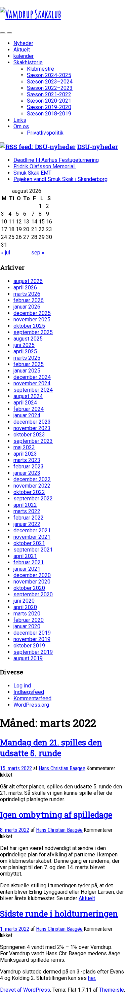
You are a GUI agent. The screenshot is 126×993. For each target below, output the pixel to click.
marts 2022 (26, 511)
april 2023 (25, 454)
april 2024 (25, 402)
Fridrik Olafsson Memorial (44, 166)
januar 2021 (26, 569)
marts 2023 (26, 460)
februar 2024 (28, 409)
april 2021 (25, 556)
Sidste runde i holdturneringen (59, 913)
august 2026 (28, 281)
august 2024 (28, 396)
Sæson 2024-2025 (49, 75)
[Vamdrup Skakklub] (30, 14)
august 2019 (28, 658)
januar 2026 (26, 307)
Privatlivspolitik (45, 133)
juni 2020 (24, 601)
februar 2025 (28, 364)
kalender (23, 56)
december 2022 (32, 479)
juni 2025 (24, 345)
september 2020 (33, 594)
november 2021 (31, 537)
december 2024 (32, 377)
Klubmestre (40, 69)
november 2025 (31, 319)
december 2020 (32, 575)
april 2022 (25, 505)
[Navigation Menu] (9, 33)
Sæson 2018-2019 (49, 113)
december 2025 (32, 313)
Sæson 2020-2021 (49, 101)
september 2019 (33, 652)
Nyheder (23, 43)
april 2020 (25, 607)
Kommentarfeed (32, 698)
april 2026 (25, 287)
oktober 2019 (29, 645)
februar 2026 (28, 300)
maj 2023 (24, 447)
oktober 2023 (29, 434)
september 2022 (33, 498)
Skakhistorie (28, 62)
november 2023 (31, 428)
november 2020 (31, 581)
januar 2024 (26, 415)
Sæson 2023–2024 (50, 81)
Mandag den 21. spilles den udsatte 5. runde (51, 747)
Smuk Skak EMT (32, 173)
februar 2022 (28, 518)
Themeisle (111, 990)
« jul (5, 252)
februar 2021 (28, 562)
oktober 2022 (29, 492)
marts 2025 (26, 358)
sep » (37, 252)
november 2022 (31, 486)
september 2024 (33, 390)
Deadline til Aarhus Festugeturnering (56, 160)
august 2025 (28, 338)
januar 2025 (26, 370)
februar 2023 (28, 466)
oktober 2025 (29, 326)
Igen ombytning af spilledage (56, 814)
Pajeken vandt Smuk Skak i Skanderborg (60, 179)
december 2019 (32, 633)
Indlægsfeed (28, 692)
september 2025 (33, 332)
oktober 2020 (29, 588)
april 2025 (25, 351)
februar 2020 (28, 620)
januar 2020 (26, 626)
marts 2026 (26, 294)
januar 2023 (26, 473)
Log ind (22, 685)
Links (19, 120)
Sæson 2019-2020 (49, 107)
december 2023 (32, 422)
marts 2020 (26, 613)
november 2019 (31, 639)
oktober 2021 (29, 543)
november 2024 (31, 383)
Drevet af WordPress (25, 990)
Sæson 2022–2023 (50, 88)
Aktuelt (21, 49)
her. (92, 978)
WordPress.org (31, 705)
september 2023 (33, 441)
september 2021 (33, 549)
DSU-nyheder (97, 146)
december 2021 (32, 530)
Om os (21, 126)
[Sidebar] (2, 33)
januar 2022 (26, 524)
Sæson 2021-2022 (49, 94)
